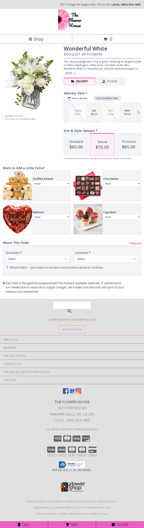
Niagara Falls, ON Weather (52, 507)
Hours (122, 524)
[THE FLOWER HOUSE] (72, 30)
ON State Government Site (92, 507)
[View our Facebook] (65, 393)
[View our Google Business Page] (72, 393)
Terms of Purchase (73, 513)
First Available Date (107, 98)
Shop (38, 39)
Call (25, 524)
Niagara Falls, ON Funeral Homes (50, 501)
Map (73, 524)
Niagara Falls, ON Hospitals (97, 501)
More (68, 72)
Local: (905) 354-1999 (72, 420)
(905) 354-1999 (130, 4)
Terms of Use (98, 513)
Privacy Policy (47, 513)
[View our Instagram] (78, 393)
